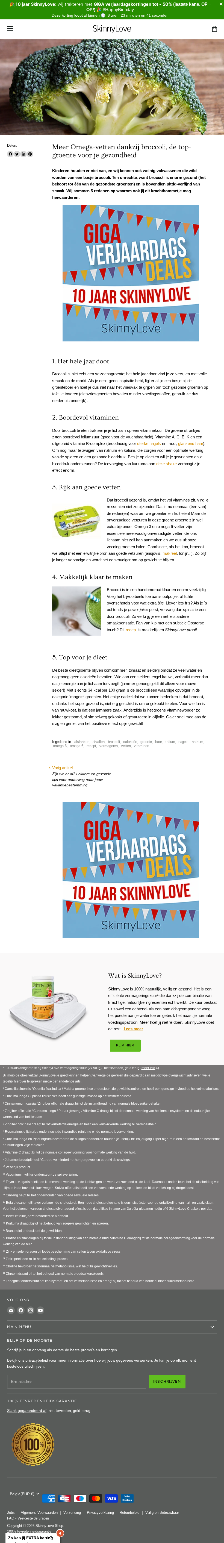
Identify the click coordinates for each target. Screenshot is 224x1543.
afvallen (99, 742)
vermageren (108, 746)
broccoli (114, 742)
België (22, 1494)
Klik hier (125, 1045)
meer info (148, 1068)
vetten (126, 746)
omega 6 (77, 746)
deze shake (166, 463)
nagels (183, 742)
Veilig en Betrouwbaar (162, 1512)
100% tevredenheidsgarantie (29, 1531)
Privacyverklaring (100, 1512)
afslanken (81, 742)
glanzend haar (190, 443)
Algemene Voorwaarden (39, 1512)
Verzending (72, 1512)
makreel (170, 553)
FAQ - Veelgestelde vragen (28, 1518)
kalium (170, 742)
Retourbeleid (129, 1512)
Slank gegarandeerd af (26, 1410)
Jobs (11, 1512)
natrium (198, 742)
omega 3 (60, 746)
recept (131, 629)
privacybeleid (36, 1360)
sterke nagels (149, 443)
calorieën (130, 742)
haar (158, 742)
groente (146, 742)
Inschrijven (167, 1381)
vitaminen (141, 746)
